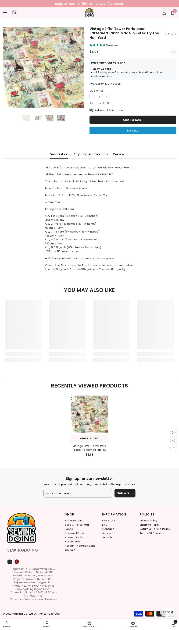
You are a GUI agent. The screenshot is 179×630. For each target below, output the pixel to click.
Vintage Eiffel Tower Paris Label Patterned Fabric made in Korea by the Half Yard (89, 448)
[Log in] (164, 13)
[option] (89, 3)
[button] (98, 45)
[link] (23, 354)
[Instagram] (9, 561)
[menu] (5, 13)
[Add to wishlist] (173, 52)
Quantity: (96, 90)
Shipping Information (91, 154)
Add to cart (133, 120)
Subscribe (125, 493)
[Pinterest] (17, 561)
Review (118, 154)
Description (59, 154)
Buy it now (133, 130)
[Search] (15, 13)
